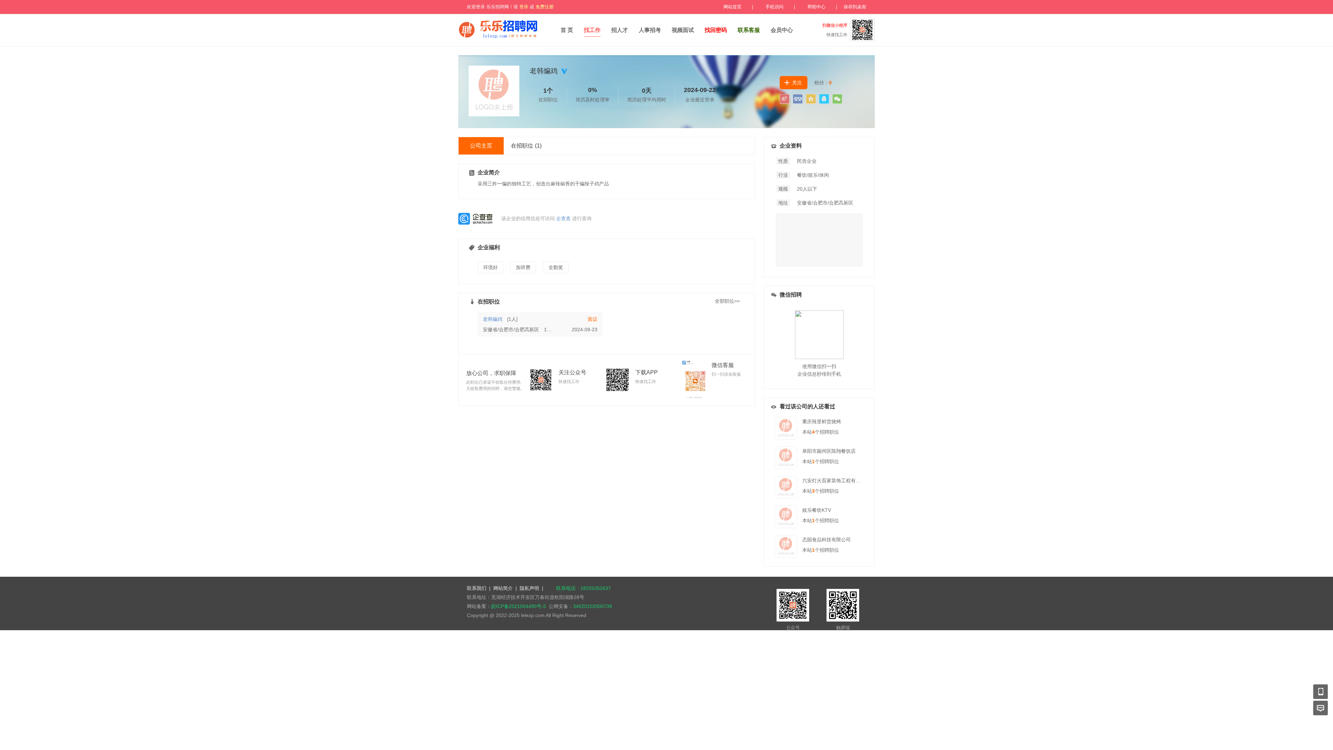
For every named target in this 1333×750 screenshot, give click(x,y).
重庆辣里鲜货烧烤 (821, 421)
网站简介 (503, 588)
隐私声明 (529, 588)
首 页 (567, 30)
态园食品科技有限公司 (826, 539)
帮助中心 (816, 6)
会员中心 (782, 30)
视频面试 (683, 30)
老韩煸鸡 (492, 319)
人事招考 (650, 30)
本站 (808, 432)
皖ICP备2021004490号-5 (518, 606)
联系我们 (476, 588)
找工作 (592, 30)
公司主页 (481, 146)
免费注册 (545, 6)
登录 (523, 6)
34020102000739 (592, 606)
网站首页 (732, 6)
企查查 (563, 218)
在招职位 (526, 146)
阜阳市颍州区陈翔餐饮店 (829, 451)
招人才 (619, 30)
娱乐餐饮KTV (816, 510)
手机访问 (774, 6)
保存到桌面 (855, 6)
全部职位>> (727, 301)
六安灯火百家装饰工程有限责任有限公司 (846, 480)
